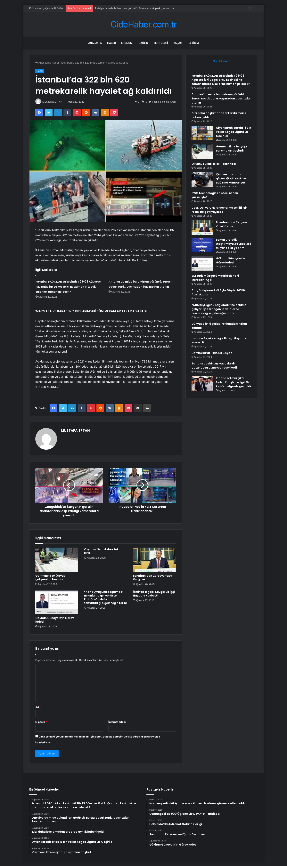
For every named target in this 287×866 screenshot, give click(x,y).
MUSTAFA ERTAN (52, 101)
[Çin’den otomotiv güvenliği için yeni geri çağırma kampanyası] (202, 179)
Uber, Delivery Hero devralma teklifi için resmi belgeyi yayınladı (220, 210)
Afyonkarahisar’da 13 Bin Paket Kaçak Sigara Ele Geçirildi (233, 132)
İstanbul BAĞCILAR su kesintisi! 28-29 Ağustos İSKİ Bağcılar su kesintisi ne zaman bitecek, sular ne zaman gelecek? (68, 287)
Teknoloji (160, 42)
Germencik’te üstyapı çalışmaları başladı (50, 577)
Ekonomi (127, 42)
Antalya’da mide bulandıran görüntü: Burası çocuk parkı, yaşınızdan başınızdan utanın (146, 8)
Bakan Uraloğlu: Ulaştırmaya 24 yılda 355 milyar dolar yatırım (233, 244)
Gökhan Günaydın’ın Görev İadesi (54, 620)
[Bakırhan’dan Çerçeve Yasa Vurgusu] (154, 560)
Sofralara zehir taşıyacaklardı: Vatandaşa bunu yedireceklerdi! (215, 366)
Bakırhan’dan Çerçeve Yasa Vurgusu (152, 577)
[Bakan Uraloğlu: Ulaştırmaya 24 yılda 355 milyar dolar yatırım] (202, 245)
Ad (38, 707)
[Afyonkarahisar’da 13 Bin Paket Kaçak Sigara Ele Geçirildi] (202, 133)
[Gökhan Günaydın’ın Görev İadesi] (56, 602)
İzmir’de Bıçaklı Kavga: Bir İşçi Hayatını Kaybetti (154, 593)
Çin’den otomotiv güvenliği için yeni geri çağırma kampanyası (231, 178)
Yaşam (177, 42)
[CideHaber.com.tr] (143, 24)
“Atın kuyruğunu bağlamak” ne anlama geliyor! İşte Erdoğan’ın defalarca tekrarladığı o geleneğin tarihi (105, 597)
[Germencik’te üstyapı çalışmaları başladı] (56, 560)
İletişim (193, 42)
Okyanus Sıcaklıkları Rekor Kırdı (103, 551)
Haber (111, 42)
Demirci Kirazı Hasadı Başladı (212, 353)
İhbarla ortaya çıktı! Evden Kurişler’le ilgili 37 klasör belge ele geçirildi (233, 382)
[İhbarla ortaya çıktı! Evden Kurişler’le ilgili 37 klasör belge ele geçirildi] (202, 383)
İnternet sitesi (117, 721)
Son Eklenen (221, 61)
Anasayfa (95, 42)
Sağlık (143, 42)
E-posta (41, 721)
